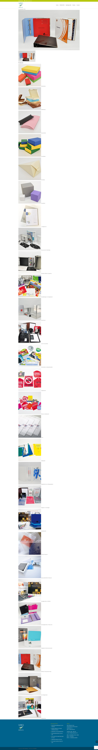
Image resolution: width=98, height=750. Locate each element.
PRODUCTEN (62, 5)
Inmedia (34, 748)
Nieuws (73, 5)
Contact (78, 5)
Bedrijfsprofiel (68, 5)
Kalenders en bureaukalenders (57, 731)
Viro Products (25, 748)
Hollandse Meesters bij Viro (56, 739)
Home (57, 5)
